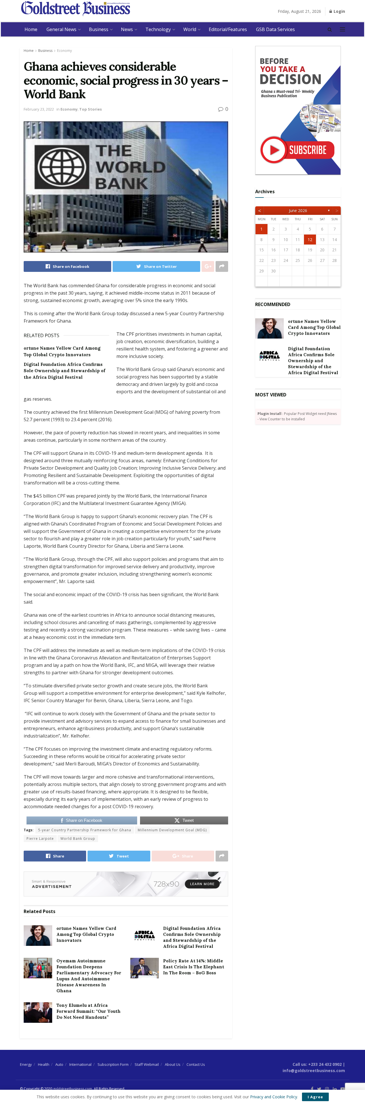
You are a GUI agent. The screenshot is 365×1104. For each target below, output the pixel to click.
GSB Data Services (275, 29)
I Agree (315, 1096)
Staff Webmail (147, 1064)
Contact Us (195, 1064)
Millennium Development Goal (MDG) (172, 830)
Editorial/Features (228, 29)
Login (338, 11)
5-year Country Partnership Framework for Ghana (84, 830)
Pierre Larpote (40, 838)
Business (98, 29)
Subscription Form (113, 1064)
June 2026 (298, 210)
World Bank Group (77, 838)
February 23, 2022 (39, 109)
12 (310, 239)
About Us (173, 1064)
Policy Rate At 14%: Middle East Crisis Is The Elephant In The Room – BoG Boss (193, 966)
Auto (59, 1064)
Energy (26, 1064)
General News (61, 29)
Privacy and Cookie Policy (273, 1096)
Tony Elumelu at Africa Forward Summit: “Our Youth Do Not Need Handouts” (88, 1011)
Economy (64, 50)
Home (31, 29)
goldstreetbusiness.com (72, 1088)
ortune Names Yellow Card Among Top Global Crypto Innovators (86, 934)
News (127, 29)
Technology (158, 29)
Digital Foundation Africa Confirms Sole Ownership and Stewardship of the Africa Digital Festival (64, 371)
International (80, 1064)
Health (43, 1064)
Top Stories (90, 109)
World (189, 29)
